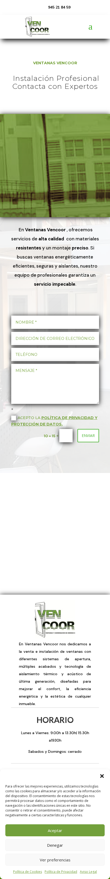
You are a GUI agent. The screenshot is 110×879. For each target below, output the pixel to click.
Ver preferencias (55, 859)
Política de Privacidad (61, 871)
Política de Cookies (27, 871)
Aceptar (55, 830)
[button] (102, 776)
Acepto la (54, 421)
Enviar (88, 435)
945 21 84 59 (59, 7)
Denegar (55, 845)
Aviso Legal (88, 871)
